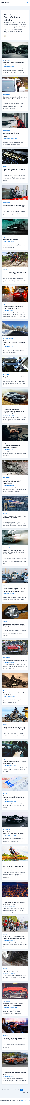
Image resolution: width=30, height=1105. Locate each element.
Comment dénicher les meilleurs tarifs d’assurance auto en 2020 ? (15, 97)
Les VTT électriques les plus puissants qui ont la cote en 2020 (15, 273)
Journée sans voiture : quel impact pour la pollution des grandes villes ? (14, 937)
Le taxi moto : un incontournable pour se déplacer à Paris (14, 903)
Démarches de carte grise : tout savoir (15, 660)
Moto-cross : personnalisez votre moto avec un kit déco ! (13, 867)
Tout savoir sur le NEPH (10, 239)
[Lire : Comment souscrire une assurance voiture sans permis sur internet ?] (15, 192)
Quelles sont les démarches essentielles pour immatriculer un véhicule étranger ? (13, 411)
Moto (4, 60)
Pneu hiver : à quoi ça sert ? (11, 971)
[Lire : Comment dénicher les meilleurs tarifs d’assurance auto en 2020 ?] (15, 84)
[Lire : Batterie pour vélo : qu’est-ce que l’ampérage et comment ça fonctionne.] (15, 611)
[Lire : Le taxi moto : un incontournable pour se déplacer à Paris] (15, 889)
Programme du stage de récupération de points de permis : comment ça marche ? (14, 797)
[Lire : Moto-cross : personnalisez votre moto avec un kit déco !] (15, 853)
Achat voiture (6, 374)
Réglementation (6, 237)
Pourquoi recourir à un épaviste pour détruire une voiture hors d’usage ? (14, 728)
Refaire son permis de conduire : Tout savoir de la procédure (14, 516)
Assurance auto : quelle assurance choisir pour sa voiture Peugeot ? (13, 1004)
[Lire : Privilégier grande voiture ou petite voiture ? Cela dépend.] (15, 1025)
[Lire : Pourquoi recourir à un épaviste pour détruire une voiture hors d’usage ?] (15, 714)
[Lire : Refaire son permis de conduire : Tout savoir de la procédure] (15, 503)
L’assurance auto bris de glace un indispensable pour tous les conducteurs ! (13, 481)
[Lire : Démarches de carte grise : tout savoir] (15, 647)
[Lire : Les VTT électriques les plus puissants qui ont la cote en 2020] (15, 259)
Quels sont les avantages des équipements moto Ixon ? (12, 446)
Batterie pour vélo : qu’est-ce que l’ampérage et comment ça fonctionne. (15, 625)
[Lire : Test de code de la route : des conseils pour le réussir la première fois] (15, 328)
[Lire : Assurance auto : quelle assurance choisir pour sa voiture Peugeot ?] (15, 991)
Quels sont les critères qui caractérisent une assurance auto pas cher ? (14, 134)
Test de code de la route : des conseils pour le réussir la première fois (14, 342)
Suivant (25, 1092)
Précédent (5, 1089)
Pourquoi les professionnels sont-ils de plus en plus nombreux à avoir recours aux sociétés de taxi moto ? (14, 589)
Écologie (5, 269)
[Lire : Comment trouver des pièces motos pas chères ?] (15, 680)
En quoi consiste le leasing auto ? (13, 377)
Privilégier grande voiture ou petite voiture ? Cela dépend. (14, 1039)
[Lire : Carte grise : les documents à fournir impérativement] (15, 749)
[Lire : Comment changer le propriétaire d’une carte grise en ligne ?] (15, 294)
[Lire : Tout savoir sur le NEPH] (15, 227)
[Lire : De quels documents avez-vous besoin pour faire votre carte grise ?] (15, 819)
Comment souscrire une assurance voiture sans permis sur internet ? (14, 206)
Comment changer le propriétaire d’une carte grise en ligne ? (13, 307)
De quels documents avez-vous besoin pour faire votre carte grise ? (14, 832)
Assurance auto (6, 94)
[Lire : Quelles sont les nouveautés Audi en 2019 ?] (15, 1059)
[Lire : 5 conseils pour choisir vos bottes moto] (15, 50)
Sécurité (8, 60)
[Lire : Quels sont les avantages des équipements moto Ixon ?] (15, 433)
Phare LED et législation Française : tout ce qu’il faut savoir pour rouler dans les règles (14, 552)
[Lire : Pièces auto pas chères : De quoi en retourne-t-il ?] (15, 156)
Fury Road (5, 3)
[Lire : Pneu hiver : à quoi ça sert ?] (15, 958)
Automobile (5, 166)
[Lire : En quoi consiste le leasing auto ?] (15, 364)
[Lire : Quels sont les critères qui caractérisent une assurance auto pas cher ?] (15, 120)
